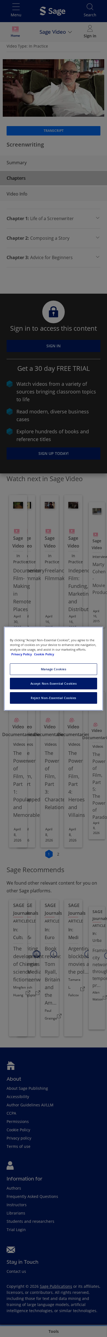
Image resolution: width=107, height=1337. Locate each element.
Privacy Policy (22, 654)
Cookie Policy (44, 654)
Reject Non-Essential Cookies (53, 698)
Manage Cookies (53, 669)
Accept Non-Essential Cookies (53, 683)
